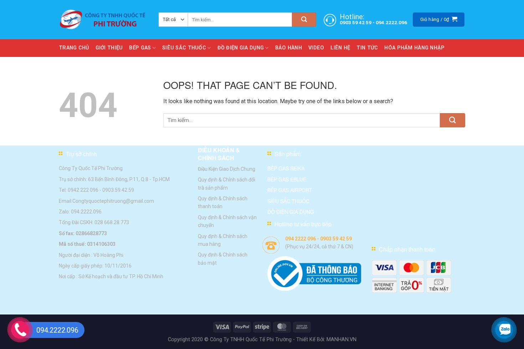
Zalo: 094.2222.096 (80, 212)
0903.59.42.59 (118, 190)
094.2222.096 (391, 22)
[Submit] (304, 19)
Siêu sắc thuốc (288, 200)
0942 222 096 (83, 190)
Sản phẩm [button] (287, 154)
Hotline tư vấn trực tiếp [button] (303, 224)
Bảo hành (288, 48)
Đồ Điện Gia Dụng (240, 48)
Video (316, 48)
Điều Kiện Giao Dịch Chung (226, 169)
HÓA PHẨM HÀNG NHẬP (414, 48)
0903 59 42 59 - (358, 22)
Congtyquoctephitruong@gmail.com (113, 200)
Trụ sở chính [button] (81, 154)
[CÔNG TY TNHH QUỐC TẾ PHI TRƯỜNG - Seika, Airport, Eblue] (103, 20)
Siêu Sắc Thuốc (184, 48)
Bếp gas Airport (289, 190)
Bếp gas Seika (285, 168)
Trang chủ (74, 48)
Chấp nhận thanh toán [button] (407, 249)
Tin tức (367, 48)
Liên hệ (340, 48)
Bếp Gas (140, 48)
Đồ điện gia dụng (290, 211)
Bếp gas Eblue (286, 179)
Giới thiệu (109, 48)
